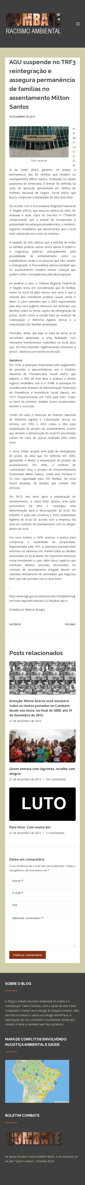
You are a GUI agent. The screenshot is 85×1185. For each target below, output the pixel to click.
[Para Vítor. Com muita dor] (42, 804)
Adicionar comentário (27, 918)
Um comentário (56, 779)
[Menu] (78, 24)
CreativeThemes (16, 1180)
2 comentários (55, 833)
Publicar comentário (27, 955)
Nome (17, 881)
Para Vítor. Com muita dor (30, 827)
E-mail (17, 893)
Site (14, 905)
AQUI (50, 1161)
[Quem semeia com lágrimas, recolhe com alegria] (42, 745)
